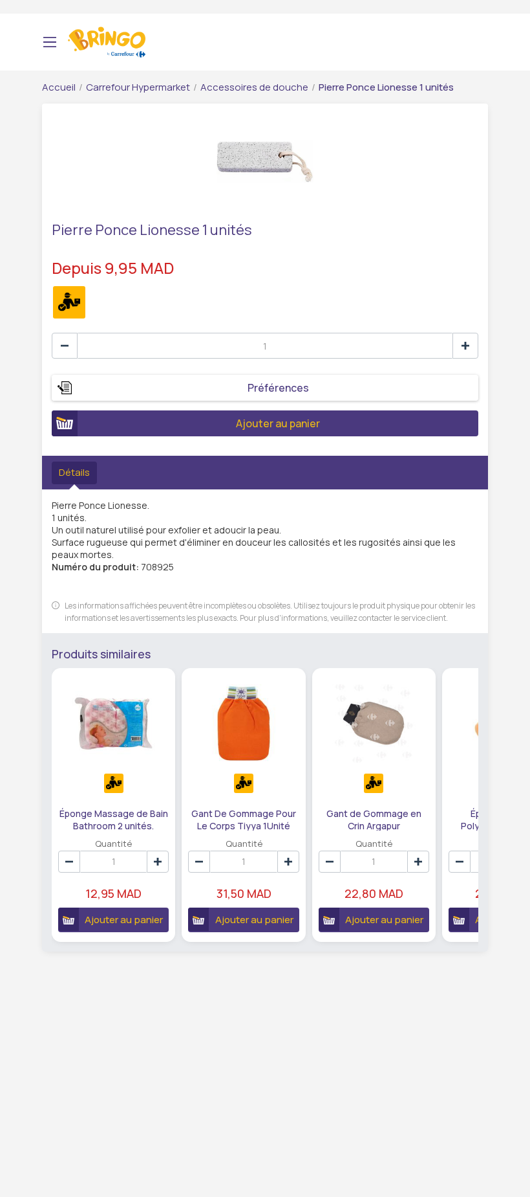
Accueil (59, 87)
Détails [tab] (74, 472)
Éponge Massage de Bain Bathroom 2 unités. (113, 819)
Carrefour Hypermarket (138, 87)
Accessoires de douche (254, 87)
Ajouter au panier (278, 423)
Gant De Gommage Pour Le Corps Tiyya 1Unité (243, 819)
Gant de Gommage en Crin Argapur (373, 819)
